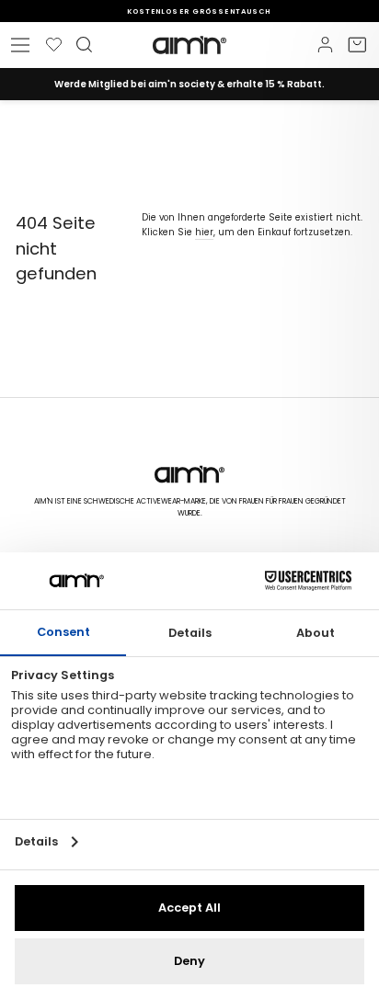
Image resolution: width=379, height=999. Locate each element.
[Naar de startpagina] (189, 45)
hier (204, 232)
